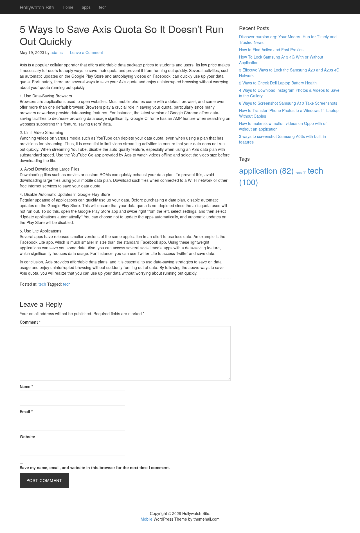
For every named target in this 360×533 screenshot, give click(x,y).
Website (27, 436)
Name (26, 386)
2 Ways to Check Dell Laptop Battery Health (278, 83)
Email (26, 411)
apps (86, 7)
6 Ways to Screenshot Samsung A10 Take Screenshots (288, 103)
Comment (30, 322)
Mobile (146, 519)
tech (103, 7)
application (266, 170)
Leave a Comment (86, 52)
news (301, 172)
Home (68, 7)
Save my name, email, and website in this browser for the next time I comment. (95, 467)
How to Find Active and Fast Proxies (271, 49)
